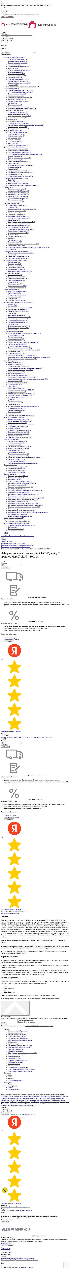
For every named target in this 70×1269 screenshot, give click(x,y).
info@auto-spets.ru (29, 1115)
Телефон (21, 1022)
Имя (20, 1020)
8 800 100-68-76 (5, 36)
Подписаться (5, 1221)
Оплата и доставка (13, 913)
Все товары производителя (17, 911)
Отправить (4, 1024)
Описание (4, 913)
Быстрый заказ (5, 568)
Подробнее (4, 1243)
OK (9, 1243)
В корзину (4, 11)
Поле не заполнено (28, 1020)
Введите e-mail (23, 1218)
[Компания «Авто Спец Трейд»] (35, 25)
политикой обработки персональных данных (39, 1026)
